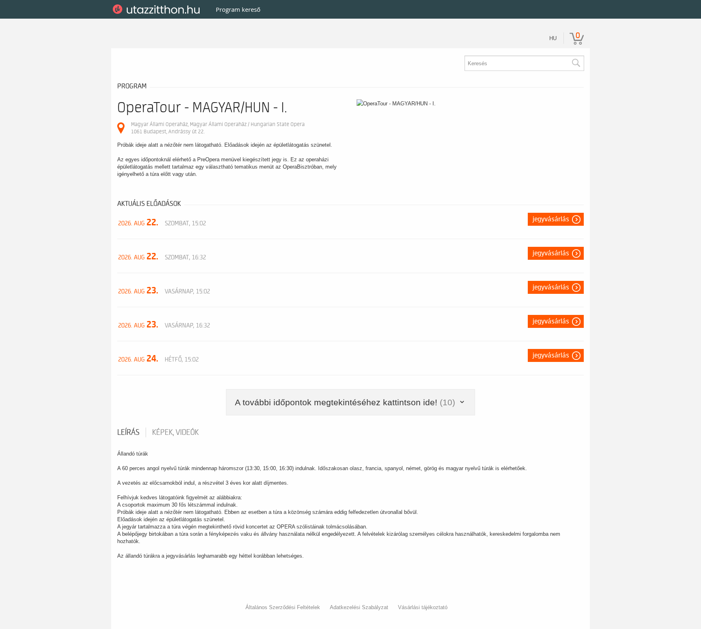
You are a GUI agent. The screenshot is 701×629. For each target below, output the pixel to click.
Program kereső (238, 9)
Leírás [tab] (128, 432)
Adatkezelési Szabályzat (359, 607)
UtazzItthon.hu (157, 9)
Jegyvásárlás (551, 219)
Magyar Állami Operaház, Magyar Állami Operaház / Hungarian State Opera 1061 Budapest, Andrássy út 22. (218, 128)
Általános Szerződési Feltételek (282, 607)
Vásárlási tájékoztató (422, 607)
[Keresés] (575, 63)
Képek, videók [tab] (175, 432)
